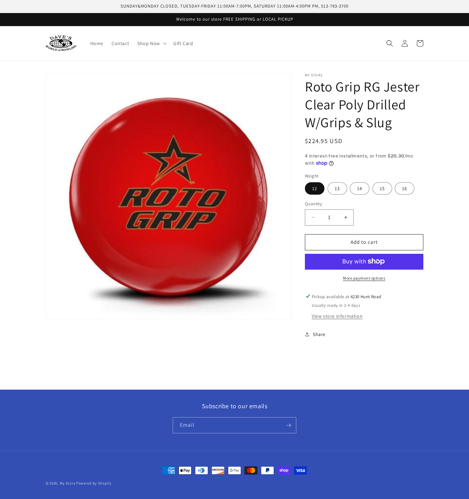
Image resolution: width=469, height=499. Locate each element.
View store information (337, 316)
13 (337, 188)
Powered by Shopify (94, 483)
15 (382, 188)
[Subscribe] (288, 425)
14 (359, 188)
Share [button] (319, 334)
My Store (68, 483)
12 (314, 188)
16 (404, 188)
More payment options (364, 277)
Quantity (313, 204)
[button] (151, 43)
